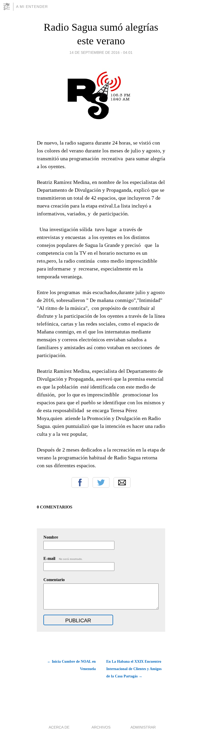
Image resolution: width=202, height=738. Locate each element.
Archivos (101, 727)
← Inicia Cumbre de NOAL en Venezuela (71, 665)
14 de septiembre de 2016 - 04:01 (101, 52)
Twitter (101, 482)
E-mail (63, 558)
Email (122, 482)
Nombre (50, 537)
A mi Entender (32, 6)
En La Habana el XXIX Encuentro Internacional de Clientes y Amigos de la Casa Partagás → (133, 669)
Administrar (143, 727)
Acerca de (59, 727)
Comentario (54, 579)
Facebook (80, 482)
